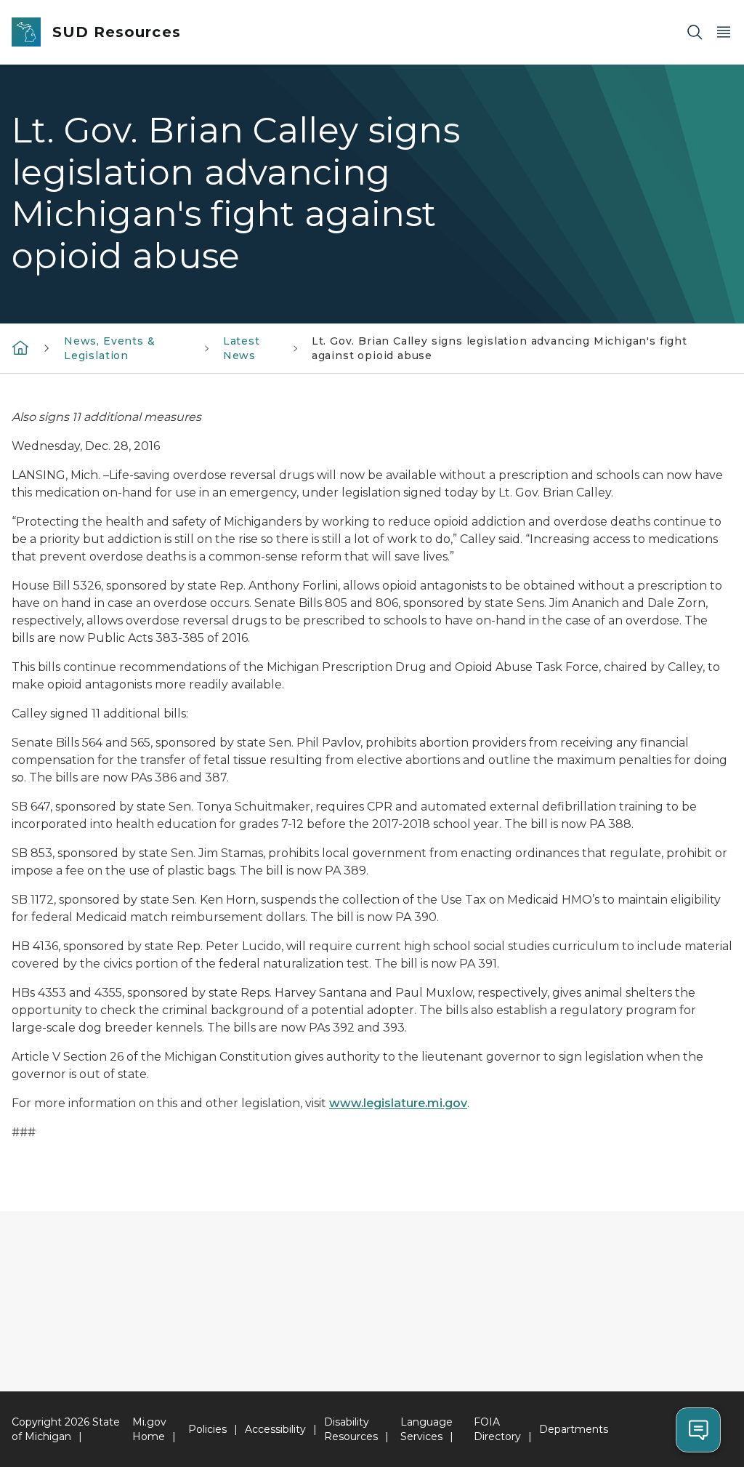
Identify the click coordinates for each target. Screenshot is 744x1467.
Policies (207, 1429)
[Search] (694, 32)
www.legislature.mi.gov (398, 1103)
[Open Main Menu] (723, 32)
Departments (573, 1429)
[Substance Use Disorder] (20, 347)
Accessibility (275, 1429)
